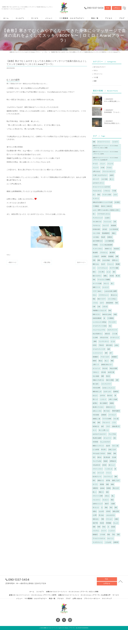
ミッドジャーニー (98, 353)
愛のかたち (114, 295)
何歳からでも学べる (98, 380)
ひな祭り (107, 218)
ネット (94, 430)
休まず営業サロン (98, 334)
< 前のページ (12, 262)
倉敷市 (112, 175)
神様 (112, 361)
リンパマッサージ (104, 341)
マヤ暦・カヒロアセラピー (100, 175)
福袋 (107, 484)
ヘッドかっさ (108, 469)
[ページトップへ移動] (120, 581)
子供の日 (101, 345)
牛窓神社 (95, 245)
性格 (94, 423)
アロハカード (106, 423)
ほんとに (95, 395)
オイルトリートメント (104, 142)
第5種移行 (95, 357)
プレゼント (105, 500)
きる (94, 473)
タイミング (101, 473)
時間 (99, 527)
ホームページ (107, 438)
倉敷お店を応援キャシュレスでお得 (102, 202)
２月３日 (104, 307)
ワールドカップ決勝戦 (104, 280)
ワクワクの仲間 (106, 419)
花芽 (117, 380)
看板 (106, 507)
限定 (112, 500)
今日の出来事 (96, 388)
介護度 (113, 504)
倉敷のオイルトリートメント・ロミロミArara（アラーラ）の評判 (105, 153)
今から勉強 (96, 376)
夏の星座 (112, 253)
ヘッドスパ (112, 531)
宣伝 (111, 507)
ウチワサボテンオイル (104, 214)
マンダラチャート (98, 542)
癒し (113, 496)
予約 (107, 8)
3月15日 (108, 511)
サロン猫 (116, 419)
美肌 (115, 453)
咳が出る (109, 395)
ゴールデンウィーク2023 (99, 326)
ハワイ (114, 423)
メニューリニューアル (99, 330)
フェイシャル (107, 222)
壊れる (100, 361)
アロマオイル (96, 226)
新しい (94, 492)
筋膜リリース (96, 287)
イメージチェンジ (102, 268)
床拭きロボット (110, 407)
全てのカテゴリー (100, 67)
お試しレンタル (97, 411)
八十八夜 (114, 334)
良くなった (96, 507)
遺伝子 (107, 504)
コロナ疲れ (96, 237)
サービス (95, 164)
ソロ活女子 (96, 256)
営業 (118, 535)
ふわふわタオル (110, 515)
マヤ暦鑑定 (96, 206)
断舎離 (118, 264)
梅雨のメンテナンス (98, 446)
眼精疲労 (95, 535)
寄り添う (103, 450)
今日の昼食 (96, 415)
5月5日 (94, 345)
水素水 (116, 519)
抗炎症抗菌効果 (97, 318)
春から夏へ (96, 384)
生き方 (103, 264)
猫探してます (116, 480)
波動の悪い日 (116, 426)
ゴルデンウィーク (112, 330)
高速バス (101, 492)
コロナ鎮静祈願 (109, 241)
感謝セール (101, 480)
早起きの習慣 (113, 368)
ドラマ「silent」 (97, 291)
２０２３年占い (112, 299)
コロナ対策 (104, 179)
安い (94, 214)
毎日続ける (96, 426)
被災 (107, 492)
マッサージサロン (98, 249)
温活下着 (95, 523)
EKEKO (94, 361)
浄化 (94, 280)
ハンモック (103, 399)
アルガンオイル (97, 191)
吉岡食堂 (103, 415)
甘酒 (94, 260)
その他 (102, 168)
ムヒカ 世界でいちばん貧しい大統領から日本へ (106, 210)
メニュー (102, 164)
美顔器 (113, 527)
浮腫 (102, 519)
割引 (94, 480)
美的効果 (113, 226)
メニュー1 (95, 168)
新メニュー (112, 465)
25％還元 (117, 202)
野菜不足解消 (116, 411)
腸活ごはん (96, 264)
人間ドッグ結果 (113, 399)
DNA (110, 310)
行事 (94, 307)
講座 (99, 260)
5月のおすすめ (104, 338)
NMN (112, 484)
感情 (99, 423)
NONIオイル (108, 249)
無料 (106, 353)
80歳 (115, 314)
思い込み (101, 515)
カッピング (105, 287)
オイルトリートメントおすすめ (101, 187)
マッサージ (96, 198)
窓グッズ (95, 399)
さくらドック (96, 368)
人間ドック (96, 365)
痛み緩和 (95, 253)
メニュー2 (110, 164)
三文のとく (96, 372)
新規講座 (110, 256)
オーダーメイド (114, 338)
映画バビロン (96, 314)
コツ (94, 268)
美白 (114, 272)
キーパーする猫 (97, 283)
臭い (112, 283)
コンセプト (115, 142)
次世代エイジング (98, 504)
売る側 (114, 457)
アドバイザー (112, 322)
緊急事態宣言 (106, 233)
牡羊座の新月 (96, 229)
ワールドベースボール (99, 538)
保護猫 (112, 403)
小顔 (115, 222)
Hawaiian (116, 249)
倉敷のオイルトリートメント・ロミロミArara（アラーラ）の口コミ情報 (105, 147)
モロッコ (106, 283)
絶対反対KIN (109, 303)
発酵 (95, 81)
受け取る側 (107, 457)
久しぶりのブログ (105, 442)
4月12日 (104, 229)
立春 (99, 307)
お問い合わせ (96, 171)
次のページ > (81, 262)
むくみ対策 (96, 450)
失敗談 (109, 453)
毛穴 (94, 457)
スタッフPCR (96, 233)
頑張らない (115, 260)
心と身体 (95, 338)
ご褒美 (94, 341)
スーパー (103, 531)
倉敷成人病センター (106, 365)
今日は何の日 (96, 465)
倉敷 (94, 142)
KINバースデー (102, 299)
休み (110, 326)
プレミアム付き (97, 461)
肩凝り (114, 233)
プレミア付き (112, 434)
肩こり (112, 179)
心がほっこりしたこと (108, 388)
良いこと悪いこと (104, 430)
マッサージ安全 (106, 195)
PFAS (103, 527)
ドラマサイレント (104, 295)
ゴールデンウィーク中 (99, 349)
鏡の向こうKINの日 (106, 206)
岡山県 (103, 237)
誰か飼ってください (98, 407)
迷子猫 (108, 480)
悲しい (106, 361)
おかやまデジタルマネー (99, 434)
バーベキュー (112, 415)
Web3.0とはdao (106, 314)
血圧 (102, 426)
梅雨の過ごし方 (97, 392)
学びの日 (104, 368)
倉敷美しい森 (96, 419)
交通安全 (109, 237)
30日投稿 (95, 442)
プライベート (98, 74)
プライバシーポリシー (108, 171)
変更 (108, 535)
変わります (116, 488)
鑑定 (99, 195)
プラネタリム (103, 253)
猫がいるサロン (97, 276)
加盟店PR (95, 488)
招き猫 (112, 276)
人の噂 (94, 515)
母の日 (108, 376)
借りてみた (107, 411)
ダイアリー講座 (114, 268)
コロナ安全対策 (113, 229)
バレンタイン (96, 500)
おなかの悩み (106, 260)
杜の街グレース (97, 477)
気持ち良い (96, 519)
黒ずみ (99, 457)
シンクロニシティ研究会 (99, 322)
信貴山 (94, 511)
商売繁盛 (108, 523)
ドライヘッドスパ (98, 469)
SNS (115, 438)
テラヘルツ (109, 519)
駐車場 (108, 488)
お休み (116, 345)
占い (94, 195)
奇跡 (116, 303)
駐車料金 (116, 392)
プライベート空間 (98, 496)
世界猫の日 (113, 461)
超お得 (108, 446)
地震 (108, 349)
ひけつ (102, 303)
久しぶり (116, 523)
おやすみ (102, 395)
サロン (9, 255)
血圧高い (95, 403)
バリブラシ (96, 531)
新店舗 (102, 484)
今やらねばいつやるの (99, 453)
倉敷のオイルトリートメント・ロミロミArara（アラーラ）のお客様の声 (105, 159)
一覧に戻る (46, 262)
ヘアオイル (107, 191)
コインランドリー (106, 384)
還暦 (102, 376)
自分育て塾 (111, 372)
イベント (108, 473)
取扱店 (105, 461)
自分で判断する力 (98, 241)
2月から (107, 496)
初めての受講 (110, 380)
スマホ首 (102, 535)
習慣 (94, 527)
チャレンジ (110, 264)
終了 (111, 353)
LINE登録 (103, 256)
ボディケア (96, 179)
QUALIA (102, 488)
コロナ (115, 195)
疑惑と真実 (116, 511)
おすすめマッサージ (98, 183)
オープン (95, 484)
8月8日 (104, 465)
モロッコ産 (115, 446)
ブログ (108, 426)
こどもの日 (108, 542)
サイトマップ (107, 598)
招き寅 (102, 523)
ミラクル (95, 303)
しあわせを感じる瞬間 (110, 291)
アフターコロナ (105, 357)
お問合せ (117, 8)
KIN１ (94, 272)
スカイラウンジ (108, 477)
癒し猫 (118, 276)
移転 (116, 477)
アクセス (109, 168)
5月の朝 (103, 372)
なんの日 (101, 511)
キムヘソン (110, 538)
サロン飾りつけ (97, 222)
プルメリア (105, 226)
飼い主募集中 (103, 403)
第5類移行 (114, 357)
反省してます (112, 450)
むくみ (113, 341)
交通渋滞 (116, 542)
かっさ (108, 272)
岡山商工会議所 (97, 438)
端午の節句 (109, 345)
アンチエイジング (98, 218)
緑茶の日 (107, 334)
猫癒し (105, 276)
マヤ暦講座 (110, 318)
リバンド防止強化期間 (106, 245)
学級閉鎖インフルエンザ (99, 310)
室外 (116, 507)
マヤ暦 (96, 77)
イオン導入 (101, 272)
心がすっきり (107, 392)
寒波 (94, 299)
